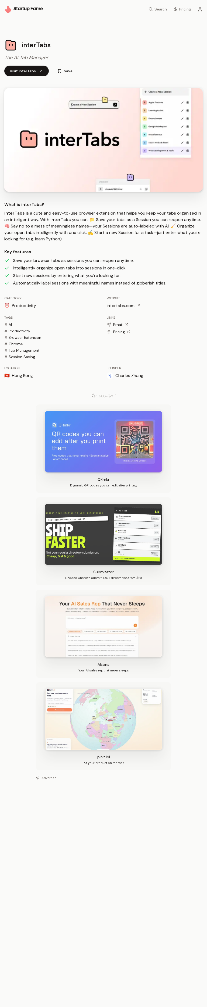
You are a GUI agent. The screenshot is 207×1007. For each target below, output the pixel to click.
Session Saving (19, 356)
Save (68, 71)
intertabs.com (120, 305)
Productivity (17, 331)
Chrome (13, 343)
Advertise (49, 778)
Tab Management (22, 350)
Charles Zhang (129, 375)
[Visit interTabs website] (103, 140)
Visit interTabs (23, 71)
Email (118, 324)
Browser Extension (22, 337)
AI (8, 324)
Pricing (119, 331)
